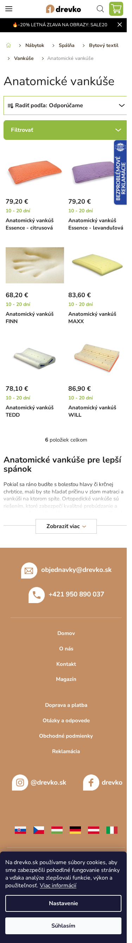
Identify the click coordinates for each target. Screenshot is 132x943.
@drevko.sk (48, 782)
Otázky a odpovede (66, 720)
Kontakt (66, 664)
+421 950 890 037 (76, 594)
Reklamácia (66, 751)
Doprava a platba (66, 705)
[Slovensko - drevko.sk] (20, 829)
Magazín (66, 679)
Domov (66, 633)
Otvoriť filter (66, 130)
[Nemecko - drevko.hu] (75, 829)
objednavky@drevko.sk (76, 569)
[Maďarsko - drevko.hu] (57, 829)
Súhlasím (63, 926)
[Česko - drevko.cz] (38, 829)
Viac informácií (58, 885)
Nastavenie (63, 903)
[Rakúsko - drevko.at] (93, 829)
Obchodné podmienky (66, 735)
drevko (112, 782)
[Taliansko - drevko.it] (112, 829)
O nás (66, 648)
